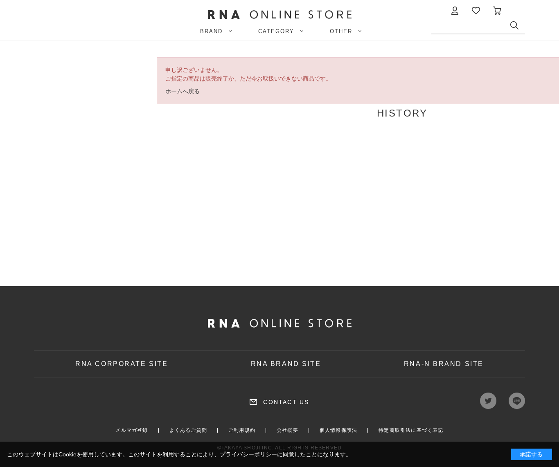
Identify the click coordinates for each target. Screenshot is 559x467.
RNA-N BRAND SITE (444, 363)
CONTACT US (286, 402)
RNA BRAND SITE (286, 363)
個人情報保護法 (338, 430)
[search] (517, 27)
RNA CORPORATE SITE (121, 363)
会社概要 (287, 430)
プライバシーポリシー (248, 454)
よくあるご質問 (188, 430)
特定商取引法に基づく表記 (411, 430)
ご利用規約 (241, 430)
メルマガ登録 (131, 430)
